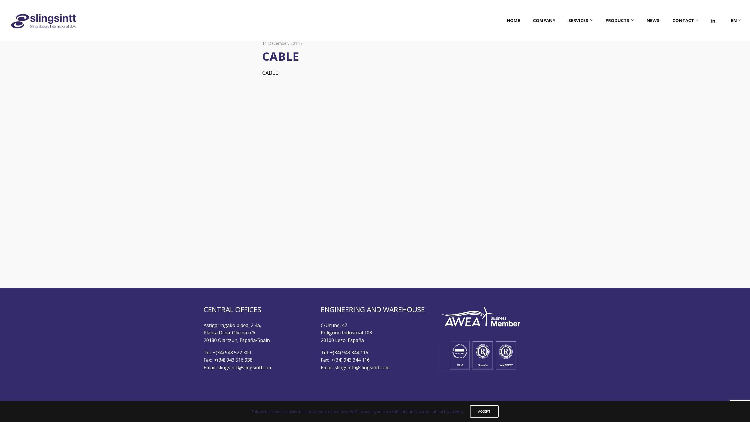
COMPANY (544, 20)
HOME (513, 20)
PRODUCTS (617, 20)
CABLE (270, 72)
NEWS (653, 20)
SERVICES (578, 20)
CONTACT (683, 20)
